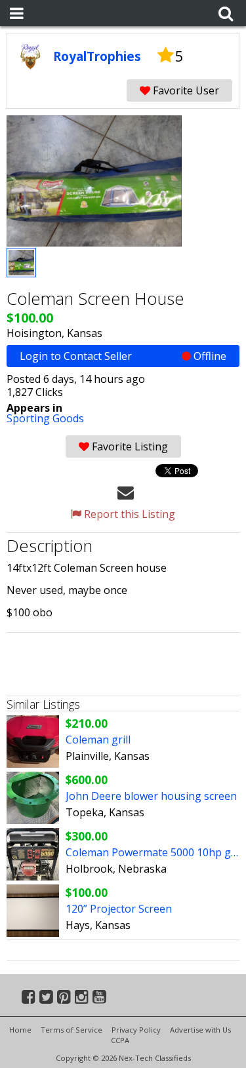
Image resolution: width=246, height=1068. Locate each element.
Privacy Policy (136, 1030)
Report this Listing (128, 514)
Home (20, 1030)
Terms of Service (71, 1030)
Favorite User (184, 90)
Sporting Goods (45, 418)
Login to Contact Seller (123, 356)
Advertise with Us (200, 1030)
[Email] (125, 492)
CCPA (120, 1040)
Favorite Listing (128, 446)
